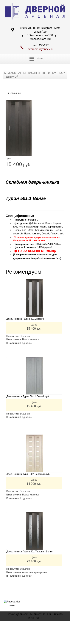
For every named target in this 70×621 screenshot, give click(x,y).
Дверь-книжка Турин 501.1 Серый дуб (27, 396)
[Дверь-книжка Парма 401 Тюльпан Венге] (34, 531)
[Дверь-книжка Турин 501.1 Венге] (19, 128)
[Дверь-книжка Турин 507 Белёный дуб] (34, 453)
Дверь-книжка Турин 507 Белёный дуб (27, 474)
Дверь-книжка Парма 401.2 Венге (25, 318)
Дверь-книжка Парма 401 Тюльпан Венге (29, 551)
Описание (15, 93)
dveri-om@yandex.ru (40, 49)
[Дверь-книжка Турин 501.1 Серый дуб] (34, 375)
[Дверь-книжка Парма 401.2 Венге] (34, 298)
